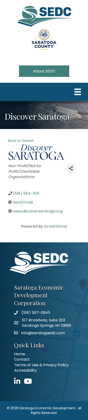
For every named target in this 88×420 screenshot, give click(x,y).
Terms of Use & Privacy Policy (41, 365)
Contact (22, 359)
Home (19, 354)
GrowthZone (55, 226)
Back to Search (21, 140)
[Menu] (78, 91)
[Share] (70, 168)
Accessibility (25, 370)
